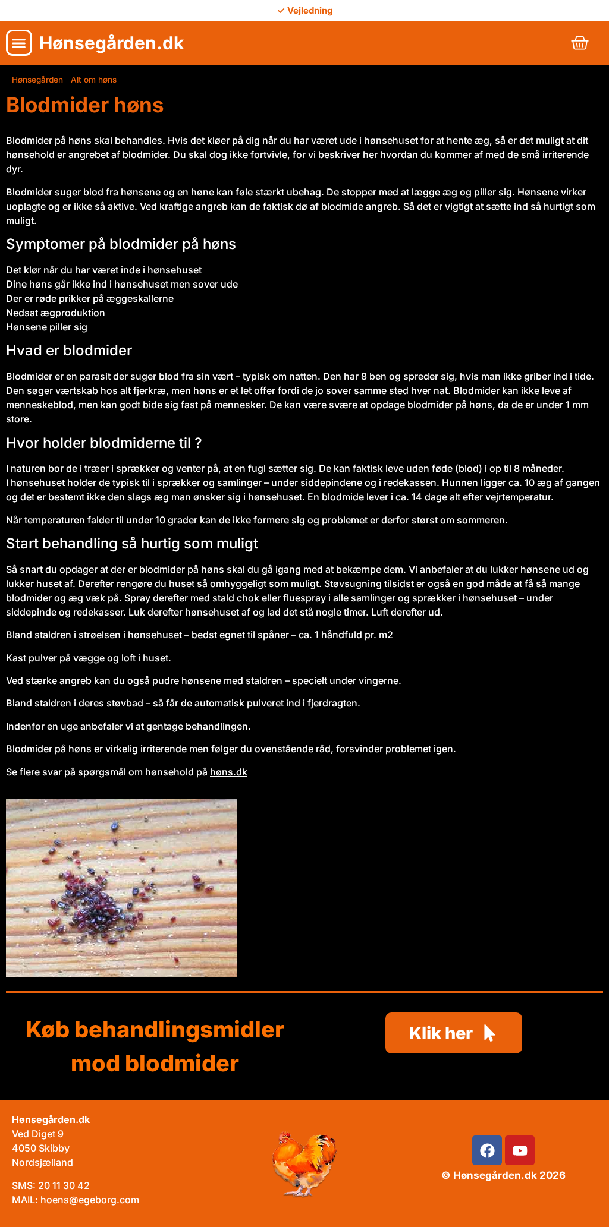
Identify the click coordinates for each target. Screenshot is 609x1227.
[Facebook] (487, 1150)
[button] (19, 43)
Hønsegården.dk (111, 42)
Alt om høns (94, 79)
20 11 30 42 (64, 1185)
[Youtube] (520, 1150)
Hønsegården (37, 79)
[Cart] (580, 43)
